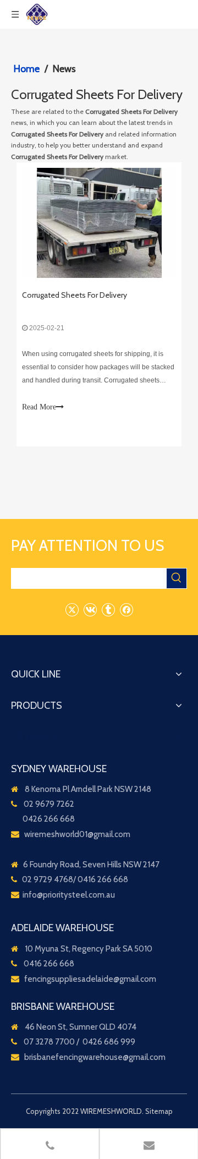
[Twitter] (72, 609)
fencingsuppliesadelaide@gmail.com (90, 979)
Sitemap (159, 1111)
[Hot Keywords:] (176, 578)
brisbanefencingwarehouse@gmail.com (95, 1057)
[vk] (90, 609)
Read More (39, 407)
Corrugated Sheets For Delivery (74, 295)
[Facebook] (126, 609)
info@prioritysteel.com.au (69, 895)
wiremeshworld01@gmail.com (77, 834)
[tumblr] (108, 609)
